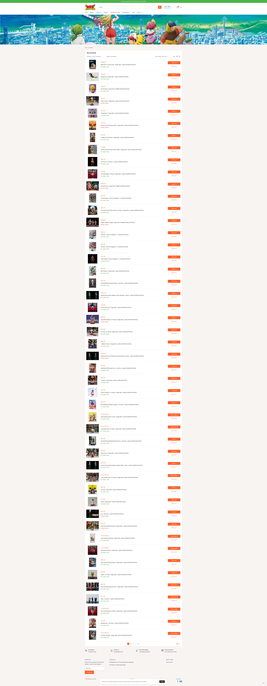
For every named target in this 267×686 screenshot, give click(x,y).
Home (86, 12)
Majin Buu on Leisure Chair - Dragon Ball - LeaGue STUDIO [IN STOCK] (118, 64)
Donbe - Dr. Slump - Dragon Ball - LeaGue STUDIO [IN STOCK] (116, 574)
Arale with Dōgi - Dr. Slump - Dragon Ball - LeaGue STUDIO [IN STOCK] (118, 174)
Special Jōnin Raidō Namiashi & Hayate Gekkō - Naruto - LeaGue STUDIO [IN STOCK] (122, 465)
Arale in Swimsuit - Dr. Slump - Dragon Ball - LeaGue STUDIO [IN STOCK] (119, 392)
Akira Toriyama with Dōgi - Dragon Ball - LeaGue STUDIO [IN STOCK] (118, 538)
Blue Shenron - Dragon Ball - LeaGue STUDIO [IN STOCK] (115, 271)
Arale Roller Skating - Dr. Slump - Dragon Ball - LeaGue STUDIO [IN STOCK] (119, 319)
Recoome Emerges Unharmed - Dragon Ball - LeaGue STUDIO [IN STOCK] (119, 526)
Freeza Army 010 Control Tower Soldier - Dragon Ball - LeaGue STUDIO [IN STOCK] (121, 149)
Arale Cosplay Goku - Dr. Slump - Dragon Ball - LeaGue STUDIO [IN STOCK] (119, 477)
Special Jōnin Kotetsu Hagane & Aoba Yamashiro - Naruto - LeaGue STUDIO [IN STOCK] (122, 295)
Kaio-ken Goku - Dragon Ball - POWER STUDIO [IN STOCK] (115, 186)
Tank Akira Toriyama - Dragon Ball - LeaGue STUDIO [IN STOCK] (116, 550)
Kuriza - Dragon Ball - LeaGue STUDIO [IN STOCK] (113, 501)
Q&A (133, 12)
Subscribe (89, 672)
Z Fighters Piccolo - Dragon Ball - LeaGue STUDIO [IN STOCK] (116, 343)
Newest (92, 12)
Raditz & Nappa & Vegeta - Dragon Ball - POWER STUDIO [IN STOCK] (118, 222)
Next (177, 643)
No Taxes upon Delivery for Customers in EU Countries (133, 1)
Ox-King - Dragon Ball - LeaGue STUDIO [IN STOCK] (113, 489)
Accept (162, 681)
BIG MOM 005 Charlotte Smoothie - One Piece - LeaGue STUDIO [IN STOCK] (119, 283)
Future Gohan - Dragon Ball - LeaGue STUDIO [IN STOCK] (115, 101)
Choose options (174, 414)
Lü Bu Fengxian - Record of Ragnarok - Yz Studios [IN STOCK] (116, 198)
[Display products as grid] (179, 56)
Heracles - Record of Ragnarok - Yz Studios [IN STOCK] (114, 246)
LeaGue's (106, 12)
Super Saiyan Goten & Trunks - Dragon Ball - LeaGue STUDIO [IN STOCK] (119, 416)
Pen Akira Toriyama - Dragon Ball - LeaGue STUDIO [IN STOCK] (116, 635)
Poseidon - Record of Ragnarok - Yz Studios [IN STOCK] (114, 234)
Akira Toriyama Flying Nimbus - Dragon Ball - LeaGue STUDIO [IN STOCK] (119, 562)
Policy (138, 12)
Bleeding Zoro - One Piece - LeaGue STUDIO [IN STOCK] (114, 623)
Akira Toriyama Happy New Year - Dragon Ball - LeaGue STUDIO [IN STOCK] (119, 586)
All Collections (125, 12)
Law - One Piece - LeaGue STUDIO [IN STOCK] (112, 513)
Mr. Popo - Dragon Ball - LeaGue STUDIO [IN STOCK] (114, 380)
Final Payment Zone (115, 12)
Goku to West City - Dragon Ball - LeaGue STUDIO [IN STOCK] (116, 307)
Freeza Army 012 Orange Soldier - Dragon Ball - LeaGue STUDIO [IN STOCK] (119, 125)
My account (167, 8)
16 (138, 643)
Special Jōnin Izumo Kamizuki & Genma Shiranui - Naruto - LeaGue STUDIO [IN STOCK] (122, 356)
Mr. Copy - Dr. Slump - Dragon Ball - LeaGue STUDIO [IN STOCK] (117, 331)
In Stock (98, 12)
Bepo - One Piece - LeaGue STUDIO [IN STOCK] (112, 598)
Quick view (174, 66)
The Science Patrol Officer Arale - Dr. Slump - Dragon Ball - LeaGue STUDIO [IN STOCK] (122, 210)
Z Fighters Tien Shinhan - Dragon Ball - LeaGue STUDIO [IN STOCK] (117, 137)
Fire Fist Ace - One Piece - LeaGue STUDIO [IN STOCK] (114, 161)
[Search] (159, 7)
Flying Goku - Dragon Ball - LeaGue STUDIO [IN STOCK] (114, 76)
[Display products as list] (177, 56)
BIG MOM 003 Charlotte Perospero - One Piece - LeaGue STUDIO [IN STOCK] (120, 404)
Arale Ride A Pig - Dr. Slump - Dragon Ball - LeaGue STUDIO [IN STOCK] (118, 428)
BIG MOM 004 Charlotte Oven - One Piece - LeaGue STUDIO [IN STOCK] (118, 368)
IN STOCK (91, 47)
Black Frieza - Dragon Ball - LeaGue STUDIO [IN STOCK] (114, 453)
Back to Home (169, 662)
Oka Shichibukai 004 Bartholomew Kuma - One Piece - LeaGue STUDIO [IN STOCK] (121, 441)
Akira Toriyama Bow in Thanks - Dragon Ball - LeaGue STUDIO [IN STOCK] (119, 611)
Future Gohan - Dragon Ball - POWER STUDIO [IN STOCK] (115, 89)
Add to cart (174, 62)
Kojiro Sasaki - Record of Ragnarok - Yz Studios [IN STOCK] (115, 258)
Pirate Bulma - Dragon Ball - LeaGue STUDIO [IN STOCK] (115, 113)
